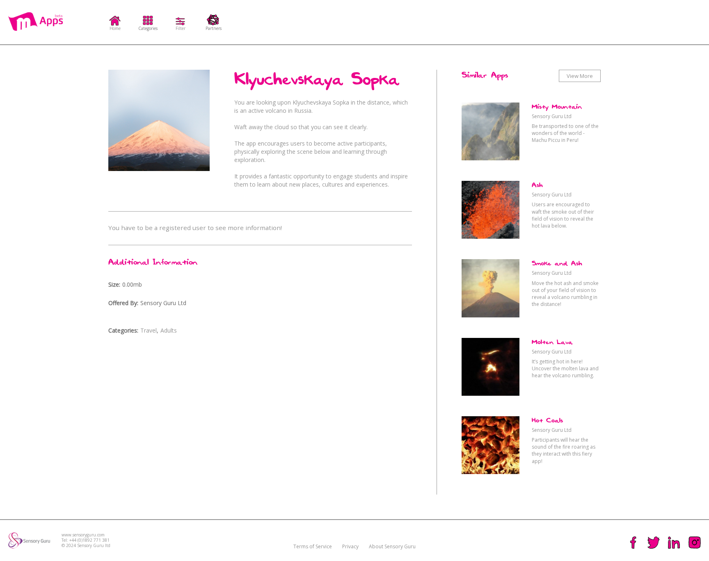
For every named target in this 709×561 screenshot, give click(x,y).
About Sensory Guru (392, 546)
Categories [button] (148, 27)
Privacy (350, 546)
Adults (168, 330)
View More (580, 76)
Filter (180, 27)
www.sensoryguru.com (83, 535)
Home (115, 27)
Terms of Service (312, 546)
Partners (214, 27)
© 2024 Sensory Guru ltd (86, 545)
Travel (148, 330)
